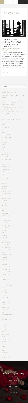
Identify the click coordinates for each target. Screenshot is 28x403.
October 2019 (5, 196)
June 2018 (4, 232)
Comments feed (6, 355)
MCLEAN (20, 390)
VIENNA (5, 390)
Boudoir (4, 295)
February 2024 (6, 154)
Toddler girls (5, 334)
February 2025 (6, 135)
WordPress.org (6, 357)
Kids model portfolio (7, 314)
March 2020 (5, 183)
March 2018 (5, 240)
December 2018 (6, 218)
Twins (3, 336)
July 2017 (4, 259)
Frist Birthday (5, 309)
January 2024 (5, 157)
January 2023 (5, 179)
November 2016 (6, 269)
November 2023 (6, 161)
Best (3, 287)
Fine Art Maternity (17, 48)
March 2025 (5, 132)
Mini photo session (6, 319)
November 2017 (6, 249)
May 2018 (4, 235)
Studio (3, 331)
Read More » (5, 72)
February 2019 (6, 213)
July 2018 (4, 230)
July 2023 (4, 171)
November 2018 (6, 220)
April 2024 (4, 149)
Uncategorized (6, 339)
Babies (3, 283)
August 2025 (5, 127)
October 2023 (5, 164)
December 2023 (6, 159)
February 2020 (6, 186)
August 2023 (5, 169)
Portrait (4, 329)
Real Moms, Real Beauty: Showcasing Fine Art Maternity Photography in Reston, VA (12, 42)
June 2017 (4, 262)
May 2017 (4, 264)
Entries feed (5, 352)
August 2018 (5, 227)
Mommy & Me (5, 322)
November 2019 (6, 193)
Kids (3, 312)
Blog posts (4, 292)
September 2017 (6, 254)
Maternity (4, 50)
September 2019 (6, 198)
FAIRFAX (13, 390)
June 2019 (4, 203)
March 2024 (5, 152)
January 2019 (5, 215)
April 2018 (4, 237)
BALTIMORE (14, 392)
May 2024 (4, 147)
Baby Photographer (7, 285)
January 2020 (5, 188)
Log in (3, 350)
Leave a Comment (7, 48)
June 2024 (5, 144)
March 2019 (5, 210)
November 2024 (6, 139)
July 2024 (4, 142)
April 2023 (4, 176)
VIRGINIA (20, 389)
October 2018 (5, 223)
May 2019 (4, 205)
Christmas (4, 300)
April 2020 (4, 181)
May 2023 (4, 174)
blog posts (4, 290)
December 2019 (6, 191)
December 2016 (6, 267)
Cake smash (5, 297)
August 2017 (5, 257)
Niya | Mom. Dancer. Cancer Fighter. (11, 100)
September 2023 (6, 166)
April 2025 (4, 130)
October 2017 (5, 252)
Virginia (4, 341)
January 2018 (5, 245)
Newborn (4, 324)
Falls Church (5, 302)
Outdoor (4, 327)
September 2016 (6, 271)
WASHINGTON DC (10, 389)
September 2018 (6, 225)
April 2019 (4, 208)
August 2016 (5, 274)
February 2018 (6, 242)
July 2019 (4, 201)
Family (3, 305)
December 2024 (6, 137)
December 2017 (6, 247)
